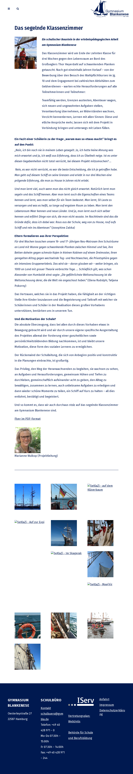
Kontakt (46, 708)
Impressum (106, 704)
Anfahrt (104, 699)
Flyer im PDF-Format (28, 418)
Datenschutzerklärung (112, 712)
